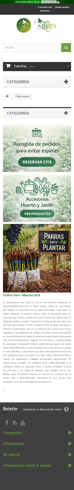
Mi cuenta (11, 454)
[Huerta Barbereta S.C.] (37, 25)
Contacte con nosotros (45, 9)
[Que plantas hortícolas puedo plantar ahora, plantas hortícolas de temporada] (37, 2)
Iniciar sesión (62, 7)
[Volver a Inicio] (7, 96)
